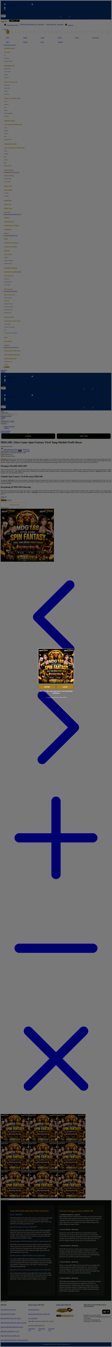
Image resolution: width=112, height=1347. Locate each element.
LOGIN (65, 687)
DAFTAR (47, 687)
